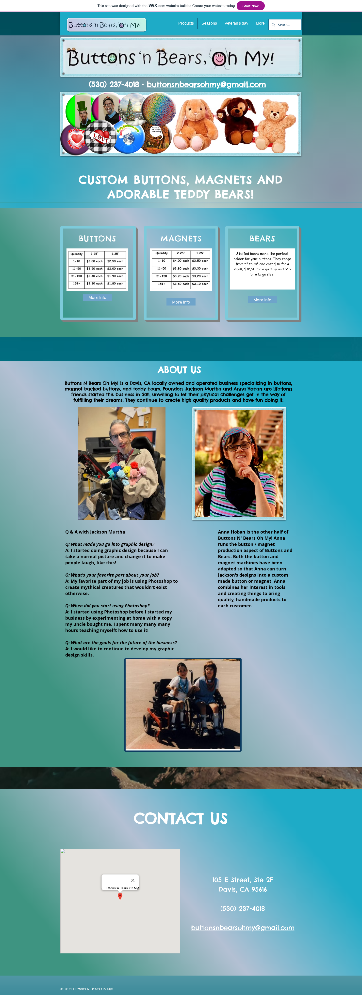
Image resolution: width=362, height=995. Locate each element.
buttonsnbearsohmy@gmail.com (206, 84)
